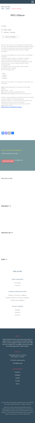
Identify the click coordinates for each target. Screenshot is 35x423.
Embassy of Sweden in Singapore (17, 295)
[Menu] (32, 2)
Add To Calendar (10, 37)
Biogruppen (5, 206)
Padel (3, 259)
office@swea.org (17, 363)
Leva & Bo (17, 285)
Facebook (17, 312)
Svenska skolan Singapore (17, 300)
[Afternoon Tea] (17, 219)
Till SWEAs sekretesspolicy (17, 360)
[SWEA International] (17, 2)
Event (8, 8)
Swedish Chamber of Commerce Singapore (17, 297)
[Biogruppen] (17, 192)
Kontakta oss (8, 161)
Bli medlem (17, 283)
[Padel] (17, 246)
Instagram (17, 310)
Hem (2, 8)
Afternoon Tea (6, 232)
